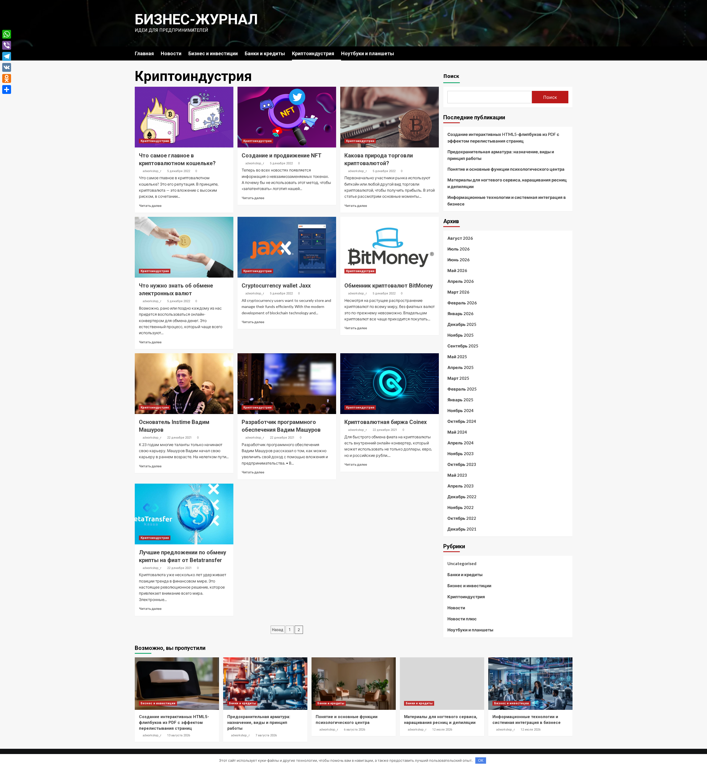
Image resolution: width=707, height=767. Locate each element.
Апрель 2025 (460, 367)
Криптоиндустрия (313, 53)
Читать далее (150, 206)
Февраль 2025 (462, 388)
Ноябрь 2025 (460, 335)
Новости (171, 53)
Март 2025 (458, 378)
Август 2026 (460, 238)
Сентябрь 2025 (462, 345)
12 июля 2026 (442, 729)
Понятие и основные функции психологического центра (505, 169)
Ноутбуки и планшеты (367, 53)
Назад (277, 630)
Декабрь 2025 (461, 324)
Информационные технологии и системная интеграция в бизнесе (506, 200)
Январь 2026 (460, 313)
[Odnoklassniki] (6, 78)
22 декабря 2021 (179, 437)
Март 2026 (458, 291)
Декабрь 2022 (461, 496)
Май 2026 (457, 270)
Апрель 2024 (460, 442)
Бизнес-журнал (196, 19)
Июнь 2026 (458, 259)
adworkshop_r (152, 171)
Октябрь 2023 (461, 464)
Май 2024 (457, 431)
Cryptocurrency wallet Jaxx (276, 285)
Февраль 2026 (462, 302)
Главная (144, 53)
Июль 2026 (458, 248)
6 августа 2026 (354, 729)
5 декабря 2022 (178, 171)
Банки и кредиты (265, 53)
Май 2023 (457, 475)
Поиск (451, 75)
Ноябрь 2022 (460, 507)
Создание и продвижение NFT (281, 155)
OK (480, 760)
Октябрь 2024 (461, 421)
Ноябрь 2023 (460, 453)
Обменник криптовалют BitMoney (388, 285)
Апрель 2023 (460, 485)
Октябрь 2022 (461, 518)
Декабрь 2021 (461, 528)
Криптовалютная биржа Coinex (385, 422)
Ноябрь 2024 (460, 410)
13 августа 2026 (178, 735)
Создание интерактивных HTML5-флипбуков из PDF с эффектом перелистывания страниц (503, 137)
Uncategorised (461, 563)
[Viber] (6, 45)
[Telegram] (6, 56)
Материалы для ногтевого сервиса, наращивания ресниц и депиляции (507, 183)
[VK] (6, 67)
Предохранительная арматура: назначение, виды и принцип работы (500, 155)
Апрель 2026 (460, 281)
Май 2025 (457, 356)
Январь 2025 (460, 399)
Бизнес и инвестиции (213, 53)
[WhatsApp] (6, 34)
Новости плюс (462, 618)
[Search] (569, 53)
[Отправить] (6, 89)
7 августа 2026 (266, 735)
